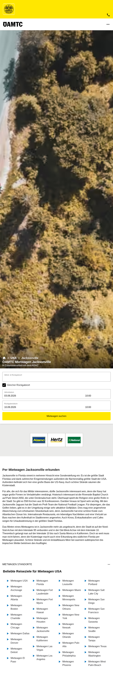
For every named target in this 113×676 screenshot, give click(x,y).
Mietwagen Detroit (16, 650)
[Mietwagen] (4, 358)
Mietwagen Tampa (94, 639)
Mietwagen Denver (16, 641)
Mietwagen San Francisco (96, 611)
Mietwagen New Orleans (70, 607)
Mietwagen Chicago (16, 626)
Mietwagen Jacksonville (42, 629)
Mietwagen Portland (94, 582)
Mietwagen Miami (71, 590)
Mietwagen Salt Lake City (96, 592)
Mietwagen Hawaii (42, 611)
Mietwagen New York (70, 616)
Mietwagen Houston (42, 620)
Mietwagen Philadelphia (69, 654)
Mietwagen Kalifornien (42, 639)
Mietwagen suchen (56, 416)
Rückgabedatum (11, 404)
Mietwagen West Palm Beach (97, 663)
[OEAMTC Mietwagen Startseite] (9, 9)
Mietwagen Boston (16, 607)
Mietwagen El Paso (18, 660)
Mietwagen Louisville (68, 582)
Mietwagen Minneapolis (68, 598)
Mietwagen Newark (68, 626)
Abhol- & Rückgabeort (13, 375)
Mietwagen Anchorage (16, 588)
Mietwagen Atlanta (16, 598)
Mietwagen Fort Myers (44, 601)
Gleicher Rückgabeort (18, 385)
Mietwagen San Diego (96, 601)
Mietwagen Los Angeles (44, 657)
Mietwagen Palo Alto (70, 645)
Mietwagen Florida (42, 582)
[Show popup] (109, 378)
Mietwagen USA (19, 580)
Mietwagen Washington (94, 654)
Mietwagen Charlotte (16, 616)
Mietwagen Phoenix (68, 663)
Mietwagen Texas (97, 646)
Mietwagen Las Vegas (44, 648)
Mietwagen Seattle (94, 629)
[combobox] (56, 378)
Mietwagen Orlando (68, 635)
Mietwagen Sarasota (94, 620)
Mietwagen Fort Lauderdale (44, 592)
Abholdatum (9, 392)
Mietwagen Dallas (20, 633)
